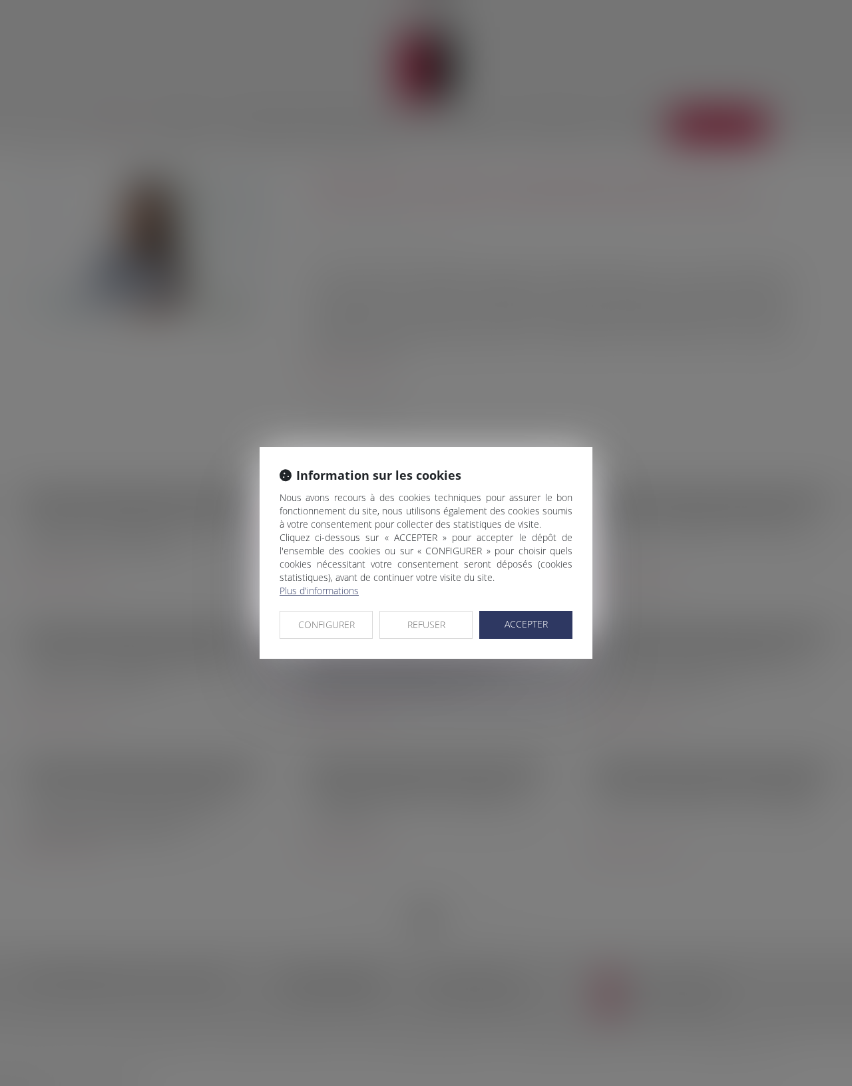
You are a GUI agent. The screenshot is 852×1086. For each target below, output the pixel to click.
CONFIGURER (326, 624)
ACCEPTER (526, 624)
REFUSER (426, 624)
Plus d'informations (319, 590)
